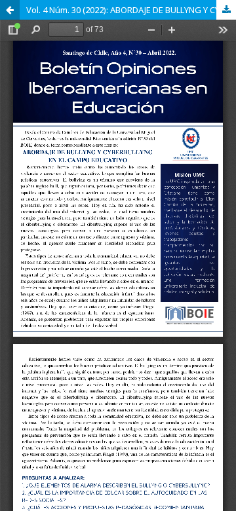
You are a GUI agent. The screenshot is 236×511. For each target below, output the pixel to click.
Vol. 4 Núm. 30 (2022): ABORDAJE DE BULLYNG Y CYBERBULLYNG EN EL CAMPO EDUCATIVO (131, 10)
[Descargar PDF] (226, 10)
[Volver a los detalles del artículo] (10, 10)
